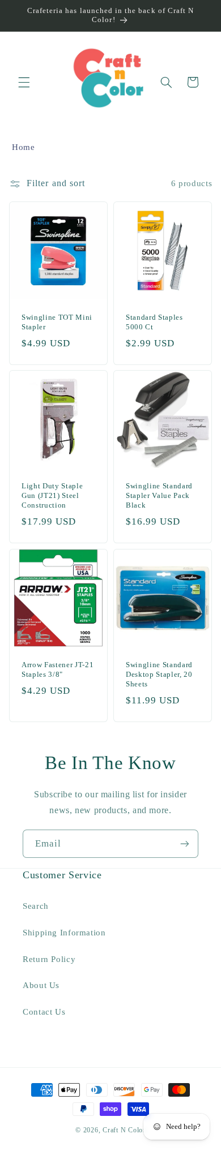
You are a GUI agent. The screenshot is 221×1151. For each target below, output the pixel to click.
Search (36, 906)
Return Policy (49, 959)
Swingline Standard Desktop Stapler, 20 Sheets (159, 674)
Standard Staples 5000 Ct (154, 322)
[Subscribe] (185, 843)
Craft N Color (124, 1130)
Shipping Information (64, 932)
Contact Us (44, 1011)
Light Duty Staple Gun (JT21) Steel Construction (52, 496)
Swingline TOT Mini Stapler (57, 322)
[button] (24, 82)
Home (23, 147)
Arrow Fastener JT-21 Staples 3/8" (58, 669)
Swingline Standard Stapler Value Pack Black (159, 496)
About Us (41, 985)
